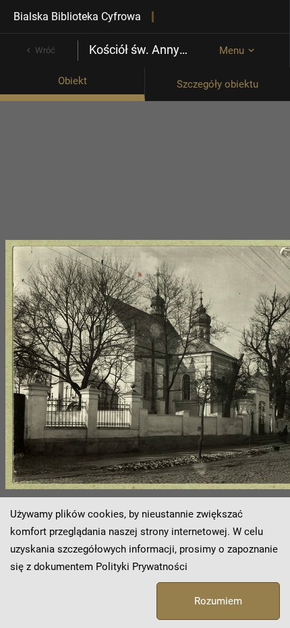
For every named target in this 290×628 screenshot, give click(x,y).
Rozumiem (218, 601)
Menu (231, 50)
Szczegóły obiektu (217, 84)
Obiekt (72, 81)
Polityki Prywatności (141, 567)
